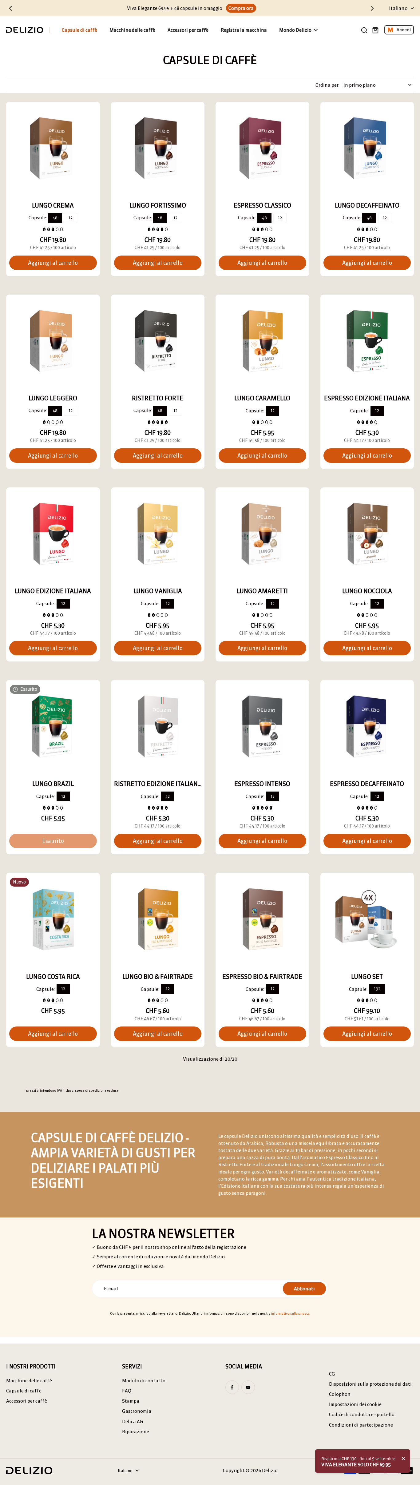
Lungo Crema (53, 205)
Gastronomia (136, 1411)
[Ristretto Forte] (158, 341)
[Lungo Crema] (53, 149)
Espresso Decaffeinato (367, 784)
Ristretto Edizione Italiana (158, 784)
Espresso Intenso (262, 784)
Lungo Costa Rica (53, 976)
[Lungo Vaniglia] (158, 534)
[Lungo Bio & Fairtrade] (158, 920)
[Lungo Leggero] (53, 341)
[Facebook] (232, 1387)
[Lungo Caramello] (262, 341)
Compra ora (241, 8)
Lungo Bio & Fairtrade (157, 976)
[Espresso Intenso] (262, 727)
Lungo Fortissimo (157, 205)
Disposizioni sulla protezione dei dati (370, 1384)
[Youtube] (248, 1387)
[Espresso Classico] (262, 149)
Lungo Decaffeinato (367, 205)
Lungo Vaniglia (157, 591)
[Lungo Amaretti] (262, 534)
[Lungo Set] (367, 920)
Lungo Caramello (262, 398)
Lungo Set (367, 976)
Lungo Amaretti (262, 591)
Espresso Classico (262, 205)
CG (332, 1374)
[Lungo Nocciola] (367, 534)
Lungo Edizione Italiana (53, 591)
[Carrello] (375, 30)
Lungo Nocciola (367, 591)
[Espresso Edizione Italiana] (367, 341)
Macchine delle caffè (29, 1381)
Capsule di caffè (24, 1391)
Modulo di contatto (143, 1381)
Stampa (130, 1401)
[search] (364, 30)
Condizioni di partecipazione (361, 1425)
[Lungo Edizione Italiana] (53, 534)
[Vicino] (403, 1458)
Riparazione (135, 1432)
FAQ (126, 1391)
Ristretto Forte (157, 398)
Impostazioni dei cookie (355, 1404)
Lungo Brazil (53, 784)
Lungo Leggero (53, 398)
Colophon (340, 1394)
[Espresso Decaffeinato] (367, 727)
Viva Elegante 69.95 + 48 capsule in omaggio (174, 8)
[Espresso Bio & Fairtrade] (262, 920)
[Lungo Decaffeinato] (367, 149)
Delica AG (132, 1421)
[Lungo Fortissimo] (158, 149)
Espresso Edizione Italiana (367, 398)
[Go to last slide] (10, 8)
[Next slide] (372, 8)
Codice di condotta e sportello (361, 1414)
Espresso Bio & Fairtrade (262, 976)
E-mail (111, 1288)
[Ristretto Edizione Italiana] (158, 727)
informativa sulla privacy (290, 1313)
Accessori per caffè (26, 1401)
